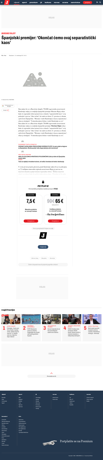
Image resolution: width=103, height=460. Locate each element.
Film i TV (71, 399)
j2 (36, 394)
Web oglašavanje (22, 427)
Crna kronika (4, 401)
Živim (3, 438)
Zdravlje (37, 401)
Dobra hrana (4, 430)
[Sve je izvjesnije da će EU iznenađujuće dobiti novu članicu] (51, 319)
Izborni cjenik (21, 425)
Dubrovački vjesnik (5, 436)
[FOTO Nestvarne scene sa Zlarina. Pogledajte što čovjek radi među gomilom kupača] (31, 319)
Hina (5, 55)
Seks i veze (38, 403)
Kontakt (20, 430)
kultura (72, 394)
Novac (57, 2)
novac (55, 394)
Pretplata (87, 2)
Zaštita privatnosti (22, 423)
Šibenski (3, 441)
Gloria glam (4, 434)
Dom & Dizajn (4, 428)
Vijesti (16, 2)
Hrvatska (3, 397)
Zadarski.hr (4, 439)
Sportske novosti (5, 423)
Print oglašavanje (22, 428)
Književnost (72, 401)
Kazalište (71, 404)
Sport (24, 2)
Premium (34, 2)
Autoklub (4, 427)
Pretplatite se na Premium (76, 441)
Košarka (20, 401)
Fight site (20, 404)
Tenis (20, 403)
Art (70, 397)
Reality (88, 401)
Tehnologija (38, 397)
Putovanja (38, 404)
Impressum (21, 419)
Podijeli (5, 110)
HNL (20, 397)
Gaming (37, 408)
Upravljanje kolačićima (23, 432)
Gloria (3, 432)
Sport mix (21, 406)
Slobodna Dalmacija (6, 421)
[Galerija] (34, 78)
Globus (3, 425)
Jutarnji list (4, 419)
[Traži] (100, 2)
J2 (41, 2)
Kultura (48, 2)
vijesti (4, 394)
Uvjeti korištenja (22, 421)
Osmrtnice (75, 2)
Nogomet (20, 399)
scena (89, 394)
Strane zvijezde (90, 399)
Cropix (3, 443)
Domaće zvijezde (90, 397)
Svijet (3, 399)
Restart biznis (55, 397)
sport (20, 394)
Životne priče (38, 406)
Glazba (71, 403)
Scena (65, 2)
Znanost (37, 399)
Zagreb (3, 403)
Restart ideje (55, 399)
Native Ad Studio (5, 445)
